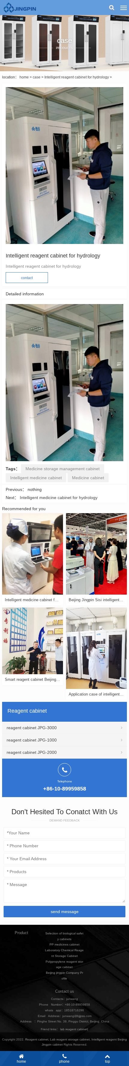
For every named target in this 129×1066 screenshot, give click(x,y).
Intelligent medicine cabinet (36, 477)
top (107, 1061)
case (36, 77)
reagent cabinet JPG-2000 (32, 752)
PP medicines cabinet (65, 944)
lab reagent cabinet (73, 1029)
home (24, 77)
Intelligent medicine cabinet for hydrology (59, 497)
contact (27, 278)
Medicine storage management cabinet (63, 468)
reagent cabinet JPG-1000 (32, 740)
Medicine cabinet (88, 477)
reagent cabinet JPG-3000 (32, 727)
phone (64, 1061)
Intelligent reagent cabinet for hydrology (76, 77)
